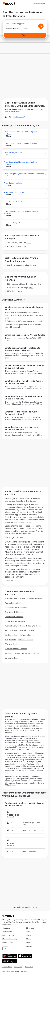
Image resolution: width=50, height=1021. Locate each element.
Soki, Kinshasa (10, 640)
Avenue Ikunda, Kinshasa (14, 603)
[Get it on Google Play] (9, 956)
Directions (29, 946)
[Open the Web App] (9, 961)
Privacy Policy (18, 967)
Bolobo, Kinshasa (11, 635)
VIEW (29, 243)
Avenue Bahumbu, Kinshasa (16, 649)
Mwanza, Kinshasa (26, 630)
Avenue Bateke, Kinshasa (15, 598)
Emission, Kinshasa (34, 598)
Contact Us (29, 967)
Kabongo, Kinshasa (12, 653)
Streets (28, 939)
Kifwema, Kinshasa (28, 635)
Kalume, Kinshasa (33, 626)
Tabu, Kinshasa (11, 630)
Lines (28, 932)
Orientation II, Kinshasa (14, 617)
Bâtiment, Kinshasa (13, 644)
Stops (28, 942)
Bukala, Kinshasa (11, 658)
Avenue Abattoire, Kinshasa (16, 608)
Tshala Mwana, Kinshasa (32, 653)
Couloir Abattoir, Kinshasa (15, 621)
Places (28, 935)
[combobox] (25, 24)
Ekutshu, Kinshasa (25, 640)
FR (5, 948)
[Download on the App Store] (25, 956)
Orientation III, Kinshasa (14, 612)
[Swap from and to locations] (41, 26)
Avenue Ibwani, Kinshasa (14, 626)
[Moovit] (9, 3)
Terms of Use (7, 967)
